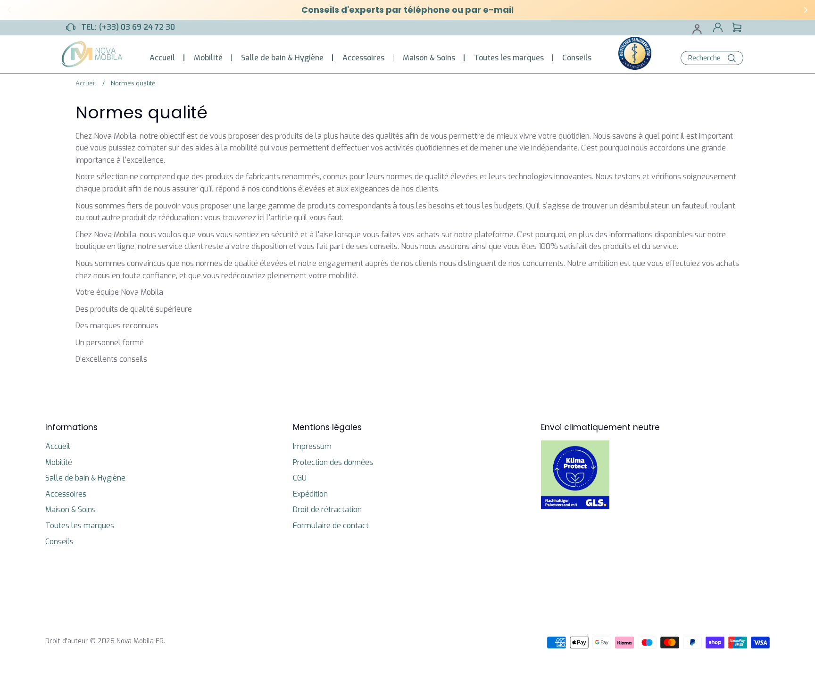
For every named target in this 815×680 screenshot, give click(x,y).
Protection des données (333, 462)
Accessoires (363, 58)
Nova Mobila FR (140, 641)
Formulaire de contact (331, 526)
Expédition (310, 494)
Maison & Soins (429, 58)
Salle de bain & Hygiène (282, 58)
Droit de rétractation (327, 509)
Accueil (162, 58)
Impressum (312, 446)
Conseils (576, 58)
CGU (300, 478)
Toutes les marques (509, 58)
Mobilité (208, 58)
